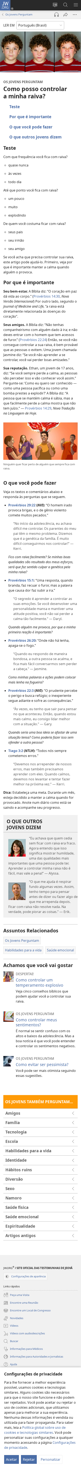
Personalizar (50, 1459)
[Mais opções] (75, 14)
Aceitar (11, 1459)
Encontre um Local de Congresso (27, 1310)
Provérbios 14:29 (38, 408)
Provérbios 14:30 (46, 296)
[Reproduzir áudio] (56, 14)
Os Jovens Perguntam (18, 14)
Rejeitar (29, 1459)
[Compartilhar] (65, 14)
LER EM (9, 25)
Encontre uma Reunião (20, 1303)
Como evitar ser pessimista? (42, 1064)
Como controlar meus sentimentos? (36, 1022)
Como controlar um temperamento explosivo (39, 982)
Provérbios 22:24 (33, 339)
